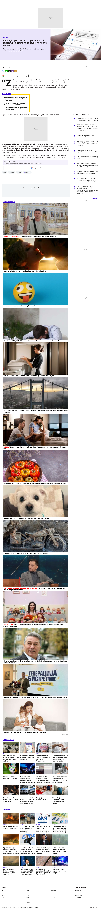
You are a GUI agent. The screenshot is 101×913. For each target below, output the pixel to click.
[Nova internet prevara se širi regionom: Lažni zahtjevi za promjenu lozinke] (27, 768)
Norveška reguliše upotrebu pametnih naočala (85, 136)
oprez (4, 172)
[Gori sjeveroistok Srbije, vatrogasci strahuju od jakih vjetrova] (11, 861)
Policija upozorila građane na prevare (10, 777)
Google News (37, 168)
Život (51, 893)
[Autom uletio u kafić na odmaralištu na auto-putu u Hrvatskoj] (27, 818)
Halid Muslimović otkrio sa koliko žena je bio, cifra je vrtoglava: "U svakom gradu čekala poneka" (86, 180)
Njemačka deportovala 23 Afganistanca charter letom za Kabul (87, 151)
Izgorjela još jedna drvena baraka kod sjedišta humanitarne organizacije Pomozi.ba (88, 143)
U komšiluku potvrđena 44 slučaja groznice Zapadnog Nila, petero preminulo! (43, 871)
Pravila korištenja (22, 907)
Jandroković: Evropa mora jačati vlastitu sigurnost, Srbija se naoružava (43, 850)
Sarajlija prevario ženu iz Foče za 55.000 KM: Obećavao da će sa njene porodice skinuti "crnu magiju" (27, 800)
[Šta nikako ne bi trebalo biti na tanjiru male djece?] (11, 790)
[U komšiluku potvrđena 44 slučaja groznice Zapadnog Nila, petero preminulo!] (44, 861)
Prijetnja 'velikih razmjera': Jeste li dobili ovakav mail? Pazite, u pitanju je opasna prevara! (43, 779)
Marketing (12, 907)
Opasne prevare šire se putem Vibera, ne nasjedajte (27, 757)
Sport (27, 890)
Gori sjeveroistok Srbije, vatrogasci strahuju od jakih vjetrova (9, 871)
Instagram (79, 895)
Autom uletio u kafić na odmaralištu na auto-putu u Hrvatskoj (27, 829)
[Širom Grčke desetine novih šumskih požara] (11, 818)
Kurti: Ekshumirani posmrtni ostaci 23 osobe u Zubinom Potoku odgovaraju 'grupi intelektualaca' (27, 871)
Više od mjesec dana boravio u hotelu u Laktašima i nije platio (59, 800)
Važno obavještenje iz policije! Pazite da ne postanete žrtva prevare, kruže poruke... (60, 758)
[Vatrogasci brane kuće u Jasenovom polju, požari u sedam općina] (60, 839)
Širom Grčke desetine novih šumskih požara (10, 827)
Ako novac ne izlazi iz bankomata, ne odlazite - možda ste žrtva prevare (59, 779)
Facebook (78, 890)
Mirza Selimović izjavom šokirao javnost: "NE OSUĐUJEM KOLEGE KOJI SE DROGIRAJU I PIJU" (88, 165)
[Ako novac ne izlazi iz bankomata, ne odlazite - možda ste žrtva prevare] (60, 768)
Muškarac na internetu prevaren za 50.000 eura (15, 108)
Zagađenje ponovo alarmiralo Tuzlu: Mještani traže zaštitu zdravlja (87, 172)
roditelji (19, 172)
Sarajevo (28, 897)
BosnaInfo (8, 66)
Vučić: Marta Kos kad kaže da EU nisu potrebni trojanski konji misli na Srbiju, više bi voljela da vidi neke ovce (27, 850)
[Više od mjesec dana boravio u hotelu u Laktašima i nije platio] (60, 790)
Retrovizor (53, 890)
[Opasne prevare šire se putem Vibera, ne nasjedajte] (27, 747)
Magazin (54, 775)
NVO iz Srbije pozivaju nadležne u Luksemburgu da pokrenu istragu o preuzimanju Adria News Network (43, 829)
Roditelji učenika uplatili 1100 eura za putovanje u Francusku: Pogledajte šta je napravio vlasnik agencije (43, 758)
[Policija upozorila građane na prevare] (11, 768)
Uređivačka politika (33, 907)
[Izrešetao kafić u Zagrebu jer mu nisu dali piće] (60, 861)
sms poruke (27, 172)
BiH (4, 753)
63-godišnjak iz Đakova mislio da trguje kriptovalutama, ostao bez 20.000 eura (16, 99)
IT (20, 753)
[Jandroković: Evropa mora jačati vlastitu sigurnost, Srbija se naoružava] (44, 839)
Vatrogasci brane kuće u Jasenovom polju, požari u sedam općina (59, 850)
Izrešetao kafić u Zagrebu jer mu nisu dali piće (59, 871)
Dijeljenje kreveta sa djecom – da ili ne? (43, 799)
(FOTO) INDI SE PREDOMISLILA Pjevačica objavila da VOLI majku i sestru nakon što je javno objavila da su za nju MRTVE (87, 127)
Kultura (28, 902)
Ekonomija (28, 895)
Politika (3, 893)
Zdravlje (5, 796)
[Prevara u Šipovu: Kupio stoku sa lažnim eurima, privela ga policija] (11, 747)
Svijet (3, 897)
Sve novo (94, 198)
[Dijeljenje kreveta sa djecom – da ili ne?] (44, 790)
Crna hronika (7, 775)
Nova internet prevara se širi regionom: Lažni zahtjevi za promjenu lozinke (27, 779)
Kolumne (52, 897)
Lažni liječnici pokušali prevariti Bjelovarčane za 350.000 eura (15, 104)
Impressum (4, 907)
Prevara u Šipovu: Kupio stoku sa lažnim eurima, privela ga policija (11, 758)
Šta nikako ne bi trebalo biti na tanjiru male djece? (10, 799)
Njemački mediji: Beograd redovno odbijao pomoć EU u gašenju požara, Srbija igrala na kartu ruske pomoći (11, 850)
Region (5, 38)
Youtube (78, 897)
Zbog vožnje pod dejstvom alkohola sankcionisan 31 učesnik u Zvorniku (87, 119)
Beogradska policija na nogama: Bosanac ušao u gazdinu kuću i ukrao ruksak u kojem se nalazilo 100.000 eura (60, 829)
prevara (12, 172)
